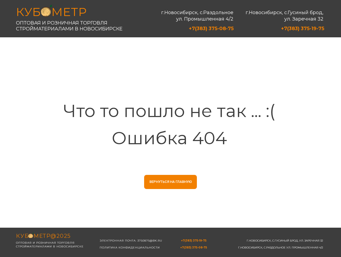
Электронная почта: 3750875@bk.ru (131, 240)
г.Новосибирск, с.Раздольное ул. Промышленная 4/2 (197, 16)
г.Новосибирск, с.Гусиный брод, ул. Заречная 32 (284, 16)
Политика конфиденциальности (130, 247)
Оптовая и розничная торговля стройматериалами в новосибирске (69, 26)
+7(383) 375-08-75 (211, 28)
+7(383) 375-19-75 (302, 28)
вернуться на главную (170, 182)
